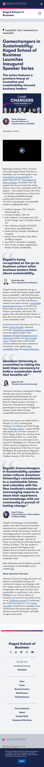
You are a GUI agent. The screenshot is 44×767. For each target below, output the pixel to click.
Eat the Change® (17, 428)
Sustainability (11, 30)
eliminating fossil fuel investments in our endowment (20, 337)
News (20, 30)
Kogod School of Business (13, 14)
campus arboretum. (30, 349)
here (12, 568)
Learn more (24, 756)
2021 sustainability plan (17, 347)
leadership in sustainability (24, 330)
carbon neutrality (16, 327)
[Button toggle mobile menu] (38, 14)
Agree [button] (22, 761)
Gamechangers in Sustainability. (16, 177)
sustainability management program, (22, 304)
